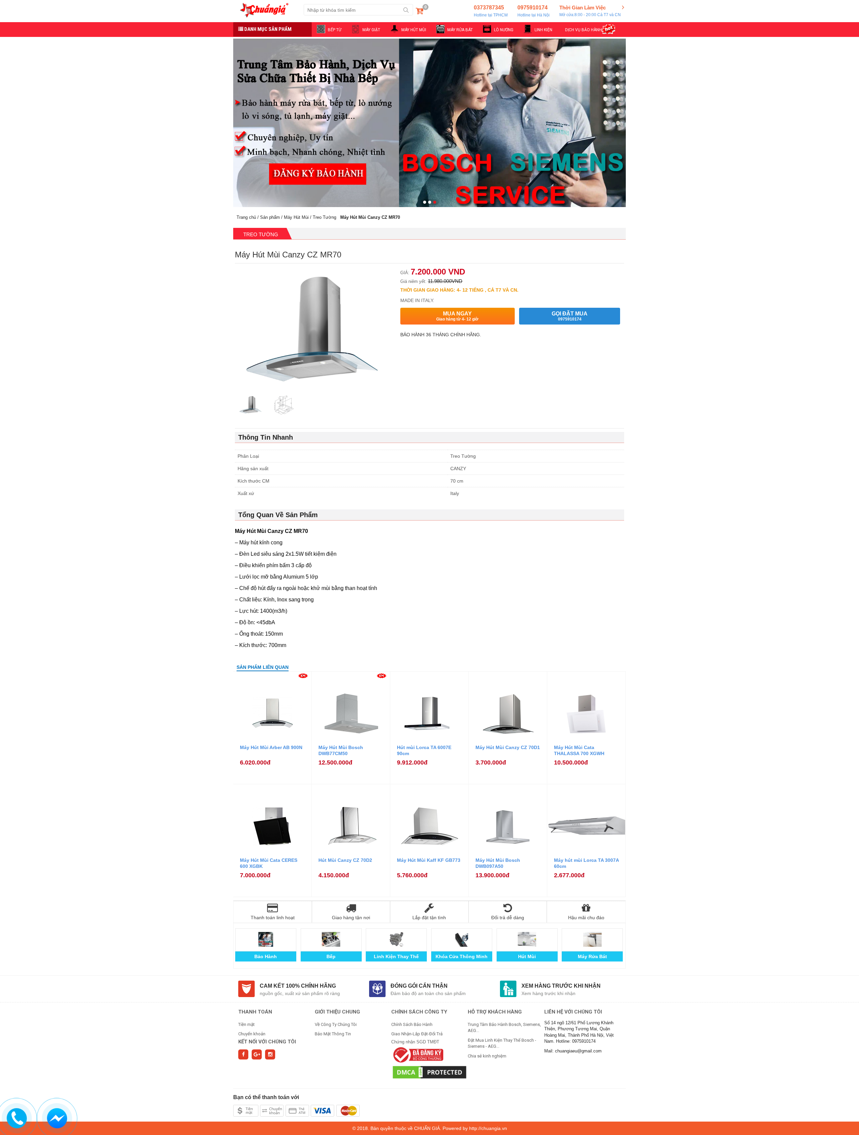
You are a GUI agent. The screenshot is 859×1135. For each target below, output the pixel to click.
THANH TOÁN (255, 1012)
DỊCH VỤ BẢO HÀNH (583, 30)
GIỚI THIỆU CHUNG (337, 1012)
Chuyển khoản (251, 1033)
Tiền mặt (246, 1024)
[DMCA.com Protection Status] (429, 1072)
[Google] (257, 1054)
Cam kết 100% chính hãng (298, 986)
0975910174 (533, 11)
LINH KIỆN (543, 30)
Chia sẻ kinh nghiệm (487, 1055)
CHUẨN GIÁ (427, 1128)
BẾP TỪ (334, 30)
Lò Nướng (331, 956)
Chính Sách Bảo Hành (412, 1024)
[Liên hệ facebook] (57, 1117)
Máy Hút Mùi (296, 217)
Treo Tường (324, 217)
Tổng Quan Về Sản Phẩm (278, 515)
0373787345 (491, 11)
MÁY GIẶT (371, 30)
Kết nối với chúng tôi (267, 1042)
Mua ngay (457, 316)
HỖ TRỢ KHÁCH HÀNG (495, 1012)
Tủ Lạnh (527, 956)
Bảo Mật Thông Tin (333, 1033)
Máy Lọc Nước (461, 956)
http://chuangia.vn (488, 1128)
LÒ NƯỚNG (503, 30)
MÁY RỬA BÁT (460, 30)
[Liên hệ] (17, 1117)
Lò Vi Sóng (396, 956)
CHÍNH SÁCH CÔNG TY (419, 1012)
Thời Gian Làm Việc (590, 11)
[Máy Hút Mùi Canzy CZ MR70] (251, 405)
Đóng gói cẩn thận (419, 986)
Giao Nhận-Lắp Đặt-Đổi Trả (417, 1033)
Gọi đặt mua (570, 316)
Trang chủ (246, 217)
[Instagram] (270, 1054)
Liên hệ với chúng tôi (573, 1012)
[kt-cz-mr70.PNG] (283, 405)
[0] (419, 12)
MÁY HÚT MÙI (413, 30)
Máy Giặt (266, 956)
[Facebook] (243, 1054)
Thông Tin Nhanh (265, 437)
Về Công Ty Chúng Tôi (336, 1024)
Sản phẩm (270, 217)
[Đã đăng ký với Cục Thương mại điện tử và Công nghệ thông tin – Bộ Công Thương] (417, 1054)
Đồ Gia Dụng (592, 956)
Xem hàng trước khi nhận (561, 986)
